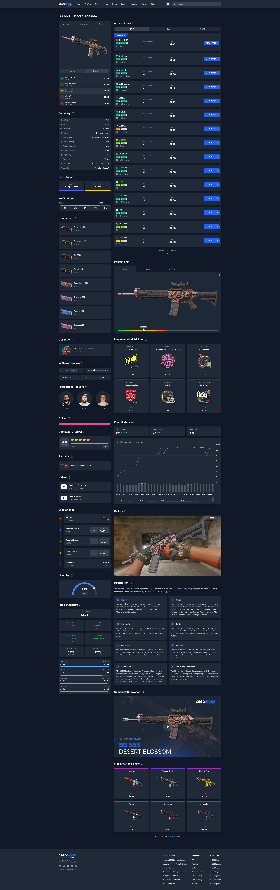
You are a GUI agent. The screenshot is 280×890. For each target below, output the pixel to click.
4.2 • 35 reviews (121, 146)
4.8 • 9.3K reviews (122, 104)
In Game (66, 24)
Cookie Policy (197, 880)
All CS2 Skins (214, 860)
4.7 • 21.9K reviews (122, 118)
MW (75, 208)
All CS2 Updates (215, 884)
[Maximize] (218, 275)
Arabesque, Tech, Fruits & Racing (175, 864)
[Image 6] (176, 573)
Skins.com (123, 238)
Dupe (121, 210)
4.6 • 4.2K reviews (122, 62)
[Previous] (60, 370)
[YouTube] (73, 866)
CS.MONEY (123, 40)
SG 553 (106, 128)
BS (105, 208)
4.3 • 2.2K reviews (122, 174)
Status (194, 868)
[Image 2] (162, 573)
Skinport (122, 70)
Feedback (195, 864)
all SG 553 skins (174, 836)
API (193, 860)
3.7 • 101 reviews (122, 244)
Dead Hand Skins (169, 884)
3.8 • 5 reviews (121, 188)
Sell (167, 29)
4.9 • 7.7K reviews (122, 160)
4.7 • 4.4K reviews (122, 202)
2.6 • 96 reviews (122, 132)
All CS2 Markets (215, 880)
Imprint (194, 884)
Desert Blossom (102, 133)
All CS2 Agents (215, 876)
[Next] (81, 370)
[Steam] (77, 866)
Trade (203, 29)
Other (153, 4)
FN (65, 208)
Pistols (79, 4)
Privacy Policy (197, 876)
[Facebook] (69, 866)
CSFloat (122, 98)
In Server (85, 24)
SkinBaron (123, 56)
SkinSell (122, 182)
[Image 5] (173, 573)
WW (95, 208)
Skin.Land (123, 196)
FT (85, 208)
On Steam (105, 24)
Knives (105, 4)
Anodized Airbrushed (100, 137)
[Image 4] (169, 573)
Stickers (144, 4)
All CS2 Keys (214, 872)
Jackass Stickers (169, 868)
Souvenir (96, 71)
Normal (72, 71)
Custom (101, 377)
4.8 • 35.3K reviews (123, 76)
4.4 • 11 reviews (121, 216)
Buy (132, 29)
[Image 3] (166, 573)
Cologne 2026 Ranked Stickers (174, 860)
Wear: (90, 370)
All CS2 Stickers (215, 864)
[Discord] (61, 866)
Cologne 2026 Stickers (171, 876)
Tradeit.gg (123, 112)
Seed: (67, 370)
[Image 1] (159, 573)
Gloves (114, 4)
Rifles (97, 4)
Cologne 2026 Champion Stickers (175, 872)
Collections (133, 4)
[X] (65, 866)
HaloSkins (123, 224)
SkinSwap (123, 168)
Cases (123, 4)
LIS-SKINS (123, 154)
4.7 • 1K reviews (121, 90)
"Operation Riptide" (101, 168)
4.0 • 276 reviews (122, 230)
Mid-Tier (88, 4)
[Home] (67, 4)
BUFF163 (122, 126)
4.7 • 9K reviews (122, 46)
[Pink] (85, 424)
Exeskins (122, 140)
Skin (107, 120)
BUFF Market (124, 84)
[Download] (118, 572)
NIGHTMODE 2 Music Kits (172, 880)
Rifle (107, 124)
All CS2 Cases (215, 868)
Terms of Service (198, 872)
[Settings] (168, 4)
